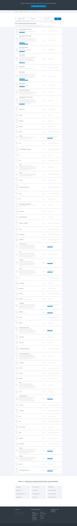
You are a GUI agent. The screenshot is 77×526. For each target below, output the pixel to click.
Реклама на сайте (34, 519)
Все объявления (21, 11)
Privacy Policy (41, 524)
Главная (16, 11)
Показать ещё (38, 475)
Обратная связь (53, 511)
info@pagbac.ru (53, 510)
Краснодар (25, 11)
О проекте (41, 515)
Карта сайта (42, 518)
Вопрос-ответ (42, 512)
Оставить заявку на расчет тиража (38, 6)
